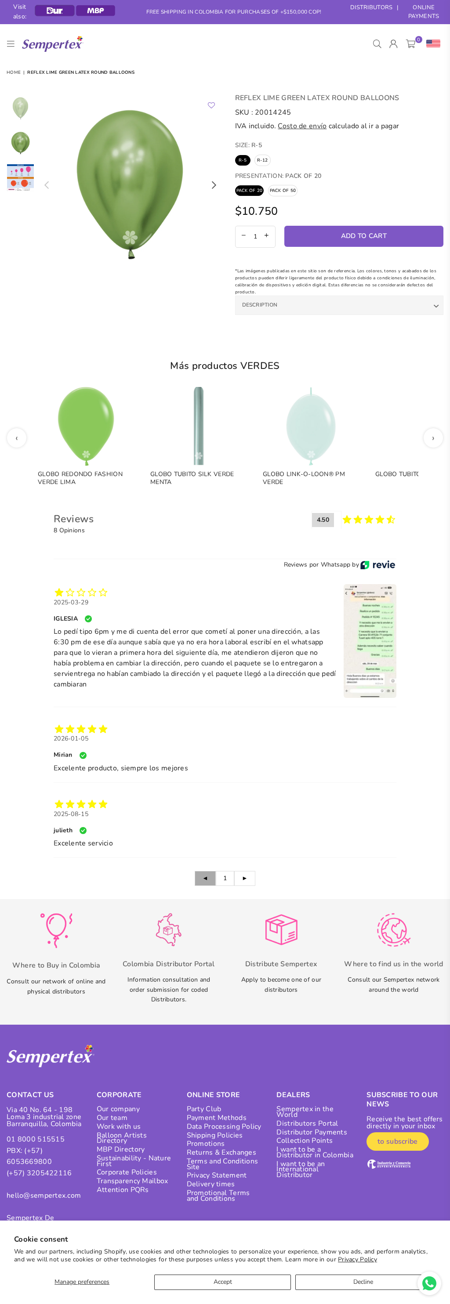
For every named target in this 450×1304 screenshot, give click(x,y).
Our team (112, 1118)
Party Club (204, 1109)
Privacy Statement (217, 1175)
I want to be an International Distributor (300, 1169)
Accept (223, 1282)
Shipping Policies (215, 1135)
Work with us (119, 1126)
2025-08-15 (71, 814)
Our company (118, 1109)
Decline (363, 1282)
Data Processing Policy (224, 1126)
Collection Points (304, 1140)
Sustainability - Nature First (134, 1161)
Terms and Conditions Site (222, 1164)
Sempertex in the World (304, 1112)
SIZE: (248, 145)
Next (214, 185)
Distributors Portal (307, 1123)
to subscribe (397, 1141)
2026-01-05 (71, 738)
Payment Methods (217, 1118)
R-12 (262, 160)
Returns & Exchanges (221, 1152)
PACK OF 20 (249, 191)
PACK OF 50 (283, 191)
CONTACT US (30, 1095)
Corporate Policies (127, 1172)
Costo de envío (302, 126)
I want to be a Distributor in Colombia (314, 1152)
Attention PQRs (123, 1190)
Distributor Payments (311, 1132)
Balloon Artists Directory (122, 1138)
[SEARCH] (377, 44)
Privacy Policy (357, 1259)
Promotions (206, 1144)
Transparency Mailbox (132, 1181)
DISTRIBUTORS (371, 7)
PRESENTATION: (278, 176)
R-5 (243, 160)
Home (14, 72)
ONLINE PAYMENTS (423, 12)
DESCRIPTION (260, 304)
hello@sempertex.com (44, 1195)
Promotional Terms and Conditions (218, 1195)
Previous (46, 185)
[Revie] (377, 565)
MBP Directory (121, 1149)
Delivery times (211, 1184)
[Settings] (431, 44)
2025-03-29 (71, 602)
